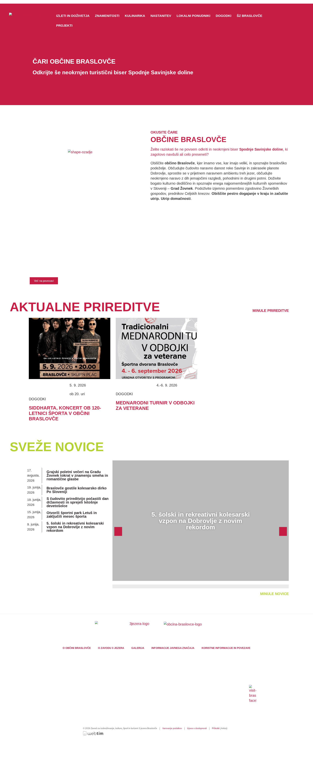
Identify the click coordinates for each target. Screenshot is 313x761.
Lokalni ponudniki (193, 16)
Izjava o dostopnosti (197, 728)
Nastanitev (161, 16)
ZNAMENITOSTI (107, 16)
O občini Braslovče (77, 647)
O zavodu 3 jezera (111, 647)
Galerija (137, 647)
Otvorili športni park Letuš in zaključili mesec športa (72, 514)
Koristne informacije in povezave (226, 647)
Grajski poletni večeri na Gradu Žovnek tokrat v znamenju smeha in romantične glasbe (77, 475)
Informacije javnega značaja (172, 647)
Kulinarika (135, 16)
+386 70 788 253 (136, 697)
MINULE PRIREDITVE (271, 311)
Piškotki (216, 728)
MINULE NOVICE (274, 594)
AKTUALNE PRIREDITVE (85, 307)
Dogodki (223, 16)
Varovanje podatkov (172, 728)
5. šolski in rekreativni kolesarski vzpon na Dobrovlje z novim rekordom (75, 527)
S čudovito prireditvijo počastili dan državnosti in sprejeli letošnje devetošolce (77, 502)
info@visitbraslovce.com (139, 700)
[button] (44, 280)
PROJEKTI (64, 25)
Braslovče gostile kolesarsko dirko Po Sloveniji (77, 490)
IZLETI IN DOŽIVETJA (72, 16)
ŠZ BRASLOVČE (249, 16)
